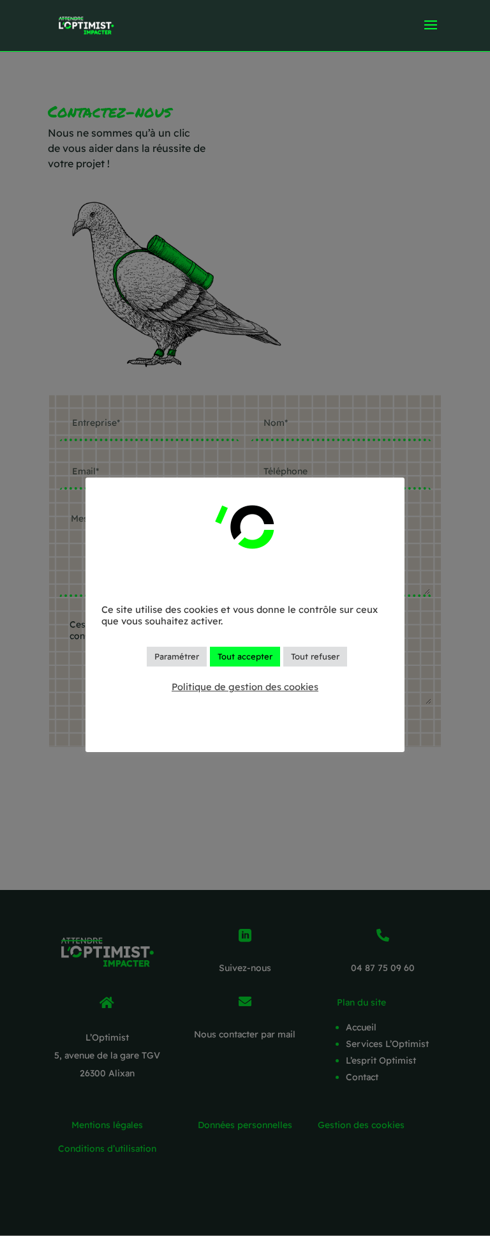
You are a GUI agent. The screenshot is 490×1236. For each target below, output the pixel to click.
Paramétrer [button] (176, 656)
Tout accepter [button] (245, 656)
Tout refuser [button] (315, 656)
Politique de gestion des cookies (245, 687)
